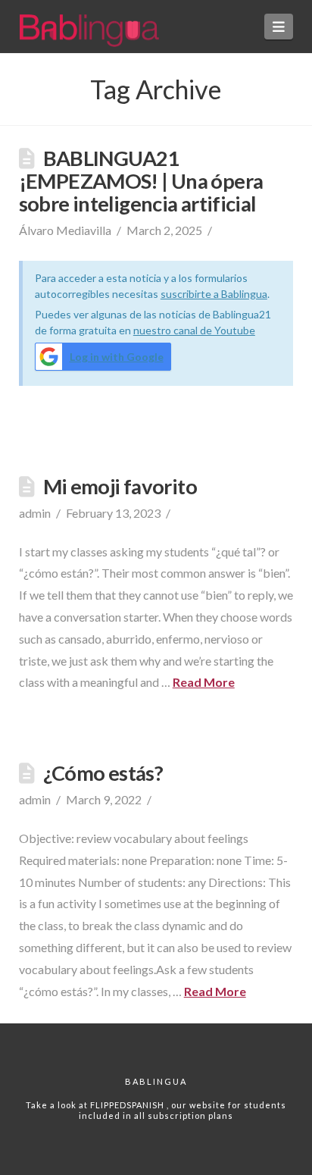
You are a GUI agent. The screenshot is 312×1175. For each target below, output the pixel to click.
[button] (279, 26)
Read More (204, 682)
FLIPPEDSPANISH (128, 1105)
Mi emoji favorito (120, 486)
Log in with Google (117, 356)
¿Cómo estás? (103, 772)
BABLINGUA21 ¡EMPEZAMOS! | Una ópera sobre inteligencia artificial (141, 181)
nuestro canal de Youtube (194, 330)
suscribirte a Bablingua (214, 293)
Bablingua (156, 1081)
